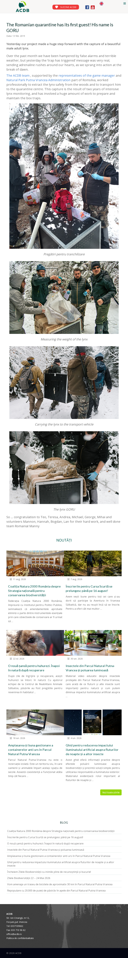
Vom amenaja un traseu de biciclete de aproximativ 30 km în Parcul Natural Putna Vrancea (59, 884)
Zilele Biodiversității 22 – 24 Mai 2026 (28, 878)
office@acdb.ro (14, 934)
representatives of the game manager (87, 75)
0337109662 (17, 926)
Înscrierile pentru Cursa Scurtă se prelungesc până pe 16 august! (45, 837)
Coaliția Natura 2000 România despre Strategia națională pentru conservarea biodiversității (34, 590)
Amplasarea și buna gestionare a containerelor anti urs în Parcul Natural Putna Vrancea (30, 749)
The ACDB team (18, 75)
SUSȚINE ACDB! (68, 7)
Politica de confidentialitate (20, 938)
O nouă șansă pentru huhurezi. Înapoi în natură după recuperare (45, 843)
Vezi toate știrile (111, 792)
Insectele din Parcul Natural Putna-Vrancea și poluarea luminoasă (45, 849)
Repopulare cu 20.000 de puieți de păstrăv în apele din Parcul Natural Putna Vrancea (56, 890)
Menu (124, 3)
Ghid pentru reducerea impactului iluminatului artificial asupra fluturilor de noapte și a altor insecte (92, 749)
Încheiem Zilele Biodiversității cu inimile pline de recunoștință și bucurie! (49, 872)
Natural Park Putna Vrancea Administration (38, 80)
